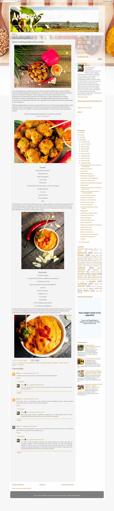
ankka (98, 249)
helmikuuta (84, 242)
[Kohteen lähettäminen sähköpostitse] (32, 360)
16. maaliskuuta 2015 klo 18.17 (35, 385)
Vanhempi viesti (67, 485)
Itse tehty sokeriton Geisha (88, 195)
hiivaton (38, 362)
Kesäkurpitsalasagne (86, 173)
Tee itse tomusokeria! (87, 204)
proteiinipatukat (81, 279)
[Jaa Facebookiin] (37, 360)
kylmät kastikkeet (98, 262)
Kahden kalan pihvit (86, 227)
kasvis (79, 262)
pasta (98, 276)
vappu (84, 288)
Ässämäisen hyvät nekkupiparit (89, 178)
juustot (98, 257)
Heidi (18, 426)
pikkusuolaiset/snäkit (93, 277)
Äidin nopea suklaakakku (87, 176)
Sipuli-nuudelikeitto (86, 218)
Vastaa (18, 378)
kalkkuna (98, 260)
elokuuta (83, 151)
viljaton (22, 364)
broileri (26, 362)
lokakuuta (84, 146)
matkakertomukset (94, 271)
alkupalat (21, 362)
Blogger (78, 495)
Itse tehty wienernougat (87, 202)
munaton (81, 274)
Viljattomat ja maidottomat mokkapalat (91, 225)
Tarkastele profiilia (82, 97)
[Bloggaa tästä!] (33, 360)
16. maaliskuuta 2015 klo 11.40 (30, 373)
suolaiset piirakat (96, 286)
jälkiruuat (80, 259)
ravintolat (82, 281)
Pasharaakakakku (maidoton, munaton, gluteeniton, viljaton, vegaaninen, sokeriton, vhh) (93, 372)
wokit (78, 292)
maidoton (55, 362)
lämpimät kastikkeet (46, 362)
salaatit (96, 284)
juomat (91, 257)
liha (98, 264)
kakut (85, 260)
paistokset (80, 276)
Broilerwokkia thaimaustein (88, 236)
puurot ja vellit (99, 279)
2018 (81, 132)
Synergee (63, 495)
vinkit (97, 291)
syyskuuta (84, 148)
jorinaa (93, 255)
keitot (85, 262)
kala (92, 260)
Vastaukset (21, 381)
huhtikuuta (84, 160)
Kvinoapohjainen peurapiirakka (89, 234)
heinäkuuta (84, 153)
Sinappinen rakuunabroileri (88, 200)
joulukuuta (84, 141)
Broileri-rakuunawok (86, 222)
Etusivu (14, 34)
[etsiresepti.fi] (81, 48)
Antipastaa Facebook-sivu (84, 107)
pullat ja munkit (90, 279)
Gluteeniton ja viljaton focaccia (89, 213)
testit (78, 288)
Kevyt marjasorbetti (86, 229)
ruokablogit (82, 284)
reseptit (92, 281)
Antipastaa (33, 16)
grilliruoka (96, 253)
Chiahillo (83, 239)
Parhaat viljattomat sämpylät (93, 358)
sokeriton (66, 362)
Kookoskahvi (84, 171)
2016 (81, 137)
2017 (81, 135)
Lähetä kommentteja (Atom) (23, 488)
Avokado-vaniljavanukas (87, 220)
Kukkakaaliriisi (84, 185)
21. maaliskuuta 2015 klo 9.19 (35, 439)
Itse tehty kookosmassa (87, 215)
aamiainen (80, 249)
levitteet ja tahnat (90, 264)
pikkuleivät (80, 277)
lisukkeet (79, 265)
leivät (80, 264)
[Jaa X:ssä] (35, 360)
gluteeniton (32, 362)
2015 (81, 139)
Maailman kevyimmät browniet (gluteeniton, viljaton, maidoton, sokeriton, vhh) (93, 386)
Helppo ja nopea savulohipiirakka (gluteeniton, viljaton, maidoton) (93, 347)
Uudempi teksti (17, 485)
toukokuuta (84, 158)
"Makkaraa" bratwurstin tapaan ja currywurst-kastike (90, 192)
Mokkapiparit (84, 210)
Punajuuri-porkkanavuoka (88, 180)
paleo (89, 276)
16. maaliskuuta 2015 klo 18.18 (35, 412)
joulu (84, 257)
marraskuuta (84, 144)
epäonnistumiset (93, 250)
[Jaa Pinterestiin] (38, 360)
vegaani (14, 364)
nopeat (61, 362)
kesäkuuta (84, 156)
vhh (18, 364)
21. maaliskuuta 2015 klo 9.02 (28, 426)
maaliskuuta (84, 163)
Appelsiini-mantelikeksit (87, 197)
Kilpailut (90, 262)
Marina (18, 373)
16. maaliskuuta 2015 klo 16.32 (30, 399)
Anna (22, 385)
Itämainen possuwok (86, 168)
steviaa (45, 293)
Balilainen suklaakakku (87, 232)
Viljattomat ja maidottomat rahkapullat (91, 183)
